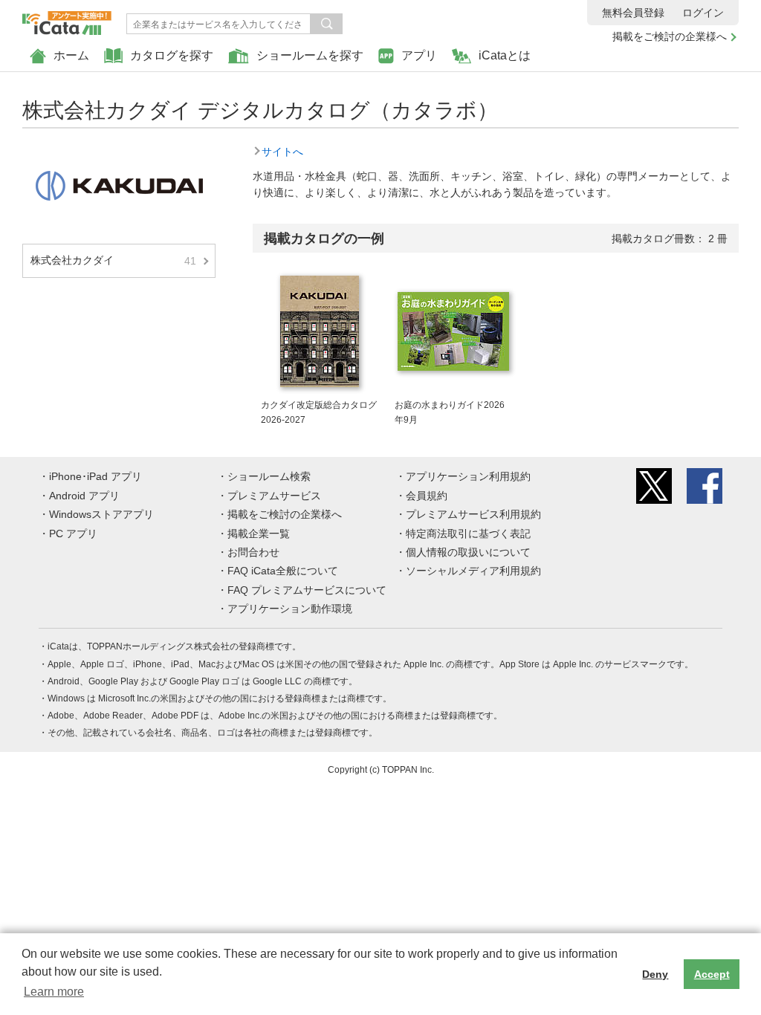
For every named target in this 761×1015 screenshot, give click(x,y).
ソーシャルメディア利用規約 (473, 571)
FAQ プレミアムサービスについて (306, 590)
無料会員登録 (633, 13)
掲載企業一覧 (258, 533)
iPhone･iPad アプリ (95, 476)
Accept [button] (712, 974)
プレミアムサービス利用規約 (473, 514)
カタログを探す (171, 55)
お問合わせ (253, 552)
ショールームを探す (309, 55)
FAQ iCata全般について (282, 571)
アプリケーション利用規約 (468, 476)
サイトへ (282, 152)
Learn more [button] (54, 991)
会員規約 (426, 496)
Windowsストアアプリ (101, 514)
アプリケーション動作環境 (289, 608)
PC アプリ (73, 533)
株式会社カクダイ (113, 260)
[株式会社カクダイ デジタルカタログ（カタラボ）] (119, 152)
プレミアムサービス (274, 496)
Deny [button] (655, 974)
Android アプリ (84, 496)
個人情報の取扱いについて (468, 552)
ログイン (703, 13)
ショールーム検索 (269, 476)
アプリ (419, 55)
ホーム (71, 55)
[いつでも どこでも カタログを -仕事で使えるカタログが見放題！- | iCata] (66, 19)
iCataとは (505, 55)
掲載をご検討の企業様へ (669, 36)
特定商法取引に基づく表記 (468, 533)
